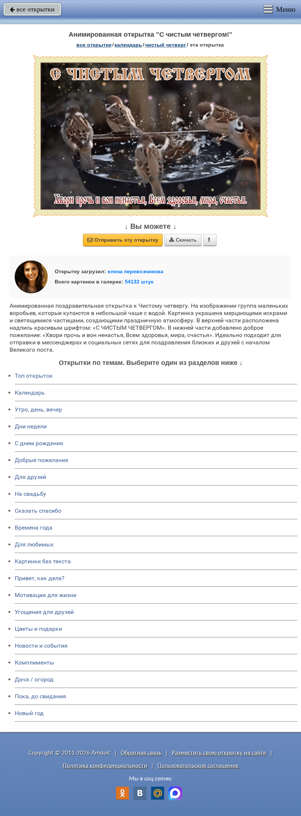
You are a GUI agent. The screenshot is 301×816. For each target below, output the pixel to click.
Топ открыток (34, 375)
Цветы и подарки (38, 628)
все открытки (32, 9)
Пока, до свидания (40, 696)
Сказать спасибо (38, 510)
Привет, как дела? (40, 578)
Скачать (183, 240)
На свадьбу (30, 493)
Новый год (29, 713)
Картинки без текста (43, 561)
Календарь (128, 45)
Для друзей (30, 476)
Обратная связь (141, 753)
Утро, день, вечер (38, 409)
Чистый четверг (165, 45)
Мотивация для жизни (45, 595)
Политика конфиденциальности (105, 766)
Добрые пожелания (41, 460)
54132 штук (139, 282)
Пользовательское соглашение (198, 766)
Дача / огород (34, 679)
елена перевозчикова (135, 271)
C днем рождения (39, 443)
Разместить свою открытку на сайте (219, 753)
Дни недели (31, 426)
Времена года (33, 527)
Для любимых (34, 544)
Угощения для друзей (44, 611)
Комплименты (34, 662)
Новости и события (41, 645)
